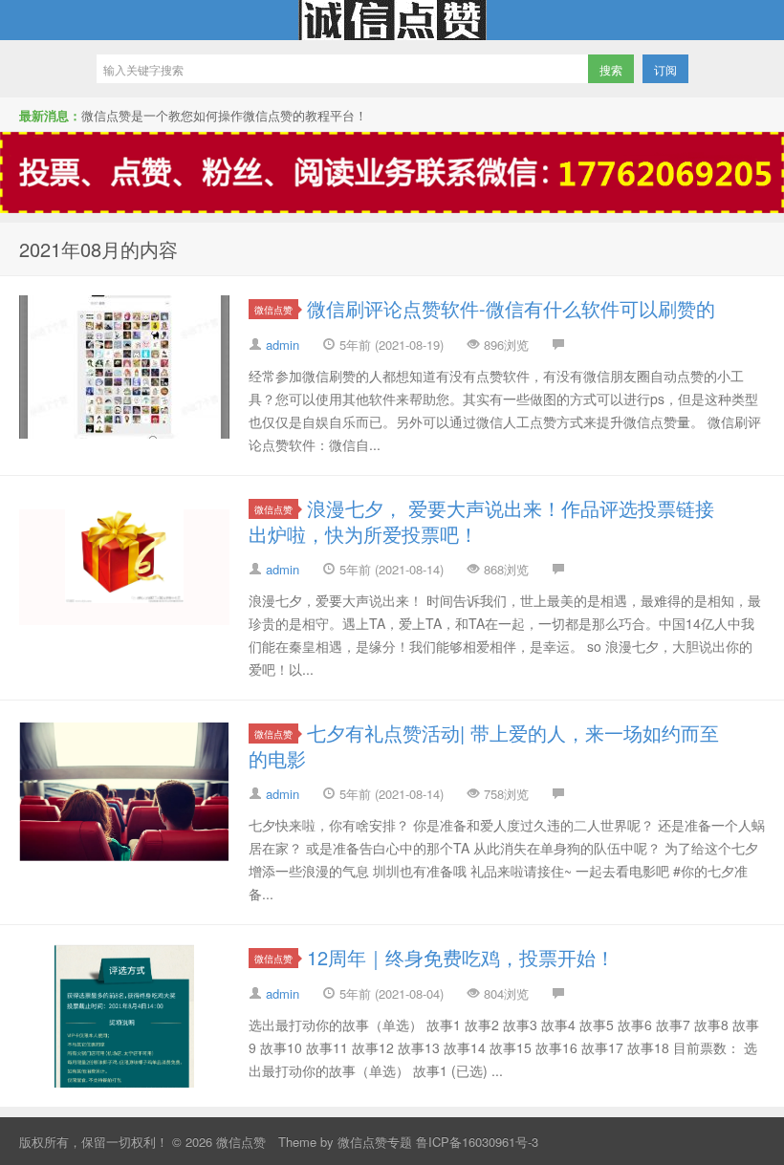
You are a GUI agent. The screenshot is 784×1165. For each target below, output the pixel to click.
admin (282, 344)
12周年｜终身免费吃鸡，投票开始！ (461, 957)
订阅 (665, 69)
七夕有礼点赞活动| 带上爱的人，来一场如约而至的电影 (484, 745)
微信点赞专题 (375, 1142)
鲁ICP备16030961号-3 (477, 1142)
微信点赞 (392, 20)
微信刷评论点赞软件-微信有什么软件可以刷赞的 (511, 308)
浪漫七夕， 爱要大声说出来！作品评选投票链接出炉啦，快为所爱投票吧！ (481, 521)
